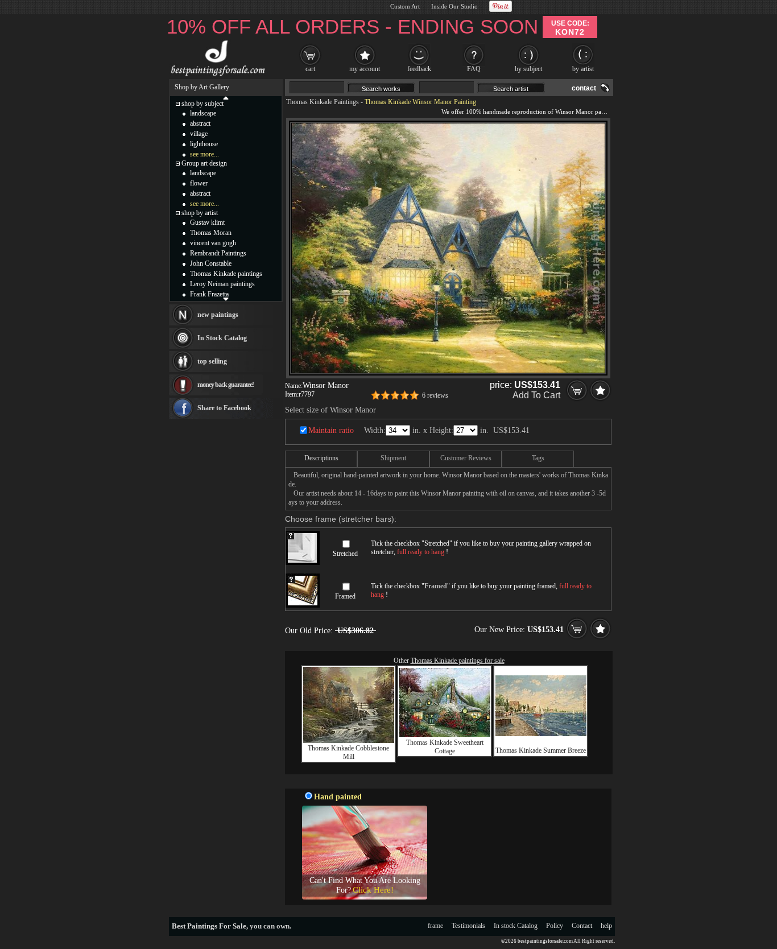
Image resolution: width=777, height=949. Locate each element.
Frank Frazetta (209, 294)
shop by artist (199, 213)
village (199, 134)
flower (199, 183)
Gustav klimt (207, 222)
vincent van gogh (213, 243)
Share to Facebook (224, 408)
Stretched (345, 554)
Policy (554, 926)
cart (310, 69)
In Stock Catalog (222, 338)
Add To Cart (536, 395)
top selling (212, 361)
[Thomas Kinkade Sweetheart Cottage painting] (444, 734)
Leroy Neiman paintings (222, 284)
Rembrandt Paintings (218, 253)
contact (584, 88)
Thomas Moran (211, 233)
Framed (345, 596)
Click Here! (373, 889)
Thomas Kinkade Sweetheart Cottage (444, 746)
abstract (200, 123)
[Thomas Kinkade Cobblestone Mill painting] (348, 741)
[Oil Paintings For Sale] (216, 76)
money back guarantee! (225, 385)
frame (435, 926)
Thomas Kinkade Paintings (322, 102)
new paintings (217, 315)
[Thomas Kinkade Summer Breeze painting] (540, 734)
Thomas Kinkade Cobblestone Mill (348, 752)
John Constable (211, 263)
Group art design (204, 163)
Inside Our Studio (454, 6)
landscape (203, 113)
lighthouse (204, 144)
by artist (583, 69)
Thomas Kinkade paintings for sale (458, 661)
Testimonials (468, 926)
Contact (582, 926)
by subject (528, 69)
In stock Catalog (516, 926)
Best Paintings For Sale (209, 926)
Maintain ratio (331, 430)
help (606, 926)
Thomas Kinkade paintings (226, 274)
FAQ (474, 69)
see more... (204, 154)
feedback (419, 69)
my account (364, 69)
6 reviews (435, 395)
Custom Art (405, 6)
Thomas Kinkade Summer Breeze (540, 750)
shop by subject (202, 104)
